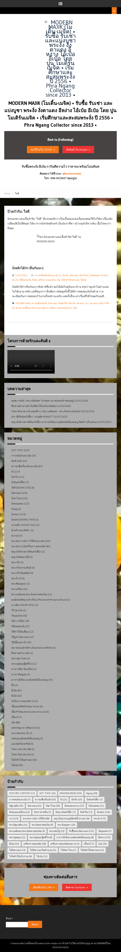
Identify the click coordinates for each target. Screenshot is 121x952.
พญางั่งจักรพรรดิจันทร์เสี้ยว (26, 551)
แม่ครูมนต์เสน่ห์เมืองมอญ (25, 738)
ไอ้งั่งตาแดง (17, 850)
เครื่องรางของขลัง (47, 279)
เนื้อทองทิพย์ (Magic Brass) (25, 706)
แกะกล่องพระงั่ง (20, 733)
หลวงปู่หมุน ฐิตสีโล (41, 837)
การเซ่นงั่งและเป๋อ (21, 455)
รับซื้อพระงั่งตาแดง (32, 308)
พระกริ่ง (15, 562)
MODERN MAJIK (23, 303)
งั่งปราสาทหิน (42, 812)
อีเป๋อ (34, 279)
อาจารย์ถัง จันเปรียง (22, 669)
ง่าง (87, 303)
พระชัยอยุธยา (18, 583)
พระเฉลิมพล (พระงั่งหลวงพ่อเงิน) (29, 594)
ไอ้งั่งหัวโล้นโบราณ (20, 856)
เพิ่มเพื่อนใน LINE (42, 887)
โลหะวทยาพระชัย (21, 749)
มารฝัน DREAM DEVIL (23, 605)
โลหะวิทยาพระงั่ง (21, 754)
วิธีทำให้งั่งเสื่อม (20, 631)
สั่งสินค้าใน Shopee (76, 149)
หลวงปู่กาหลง (18, 658)
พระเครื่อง (17, 589)
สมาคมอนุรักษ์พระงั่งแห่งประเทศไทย (31, 647)
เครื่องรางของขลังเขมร (60, 308)
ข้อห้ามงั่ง (16, 460)
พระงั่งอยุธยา (66, 824)
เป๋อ (58, 279)
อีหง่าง (45, 308)
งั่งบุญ (14, 508)
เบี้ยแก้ (14, 717)
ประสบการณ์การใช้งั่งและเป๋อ (27, 540)
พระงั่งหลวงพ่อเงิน (42, 824)
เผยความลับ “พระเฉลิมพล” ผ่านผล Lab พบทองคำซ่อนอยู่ (42, 400)
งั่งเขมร (104, 275)
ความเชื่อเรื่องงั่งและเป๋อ (46, 275)
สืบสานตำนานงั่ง (20, 653)
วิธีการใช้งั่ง (17, 621)
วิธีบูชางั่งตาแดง (20, 637)
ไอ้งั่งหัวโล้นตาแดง (70, 279)
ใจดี (75, 308)
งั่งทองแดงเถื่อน (19, 812)
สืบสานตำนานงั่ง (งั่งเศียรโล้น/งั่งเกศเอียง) (34, 405)
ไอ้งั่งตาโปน (68, 850)
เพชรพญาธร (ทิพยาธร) (24, 727)
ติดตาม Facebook (75, 887)
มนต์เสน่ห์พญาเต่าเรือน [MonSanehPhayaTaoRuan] (39, 599)
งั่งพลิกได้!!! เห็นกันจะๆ (27, 268)
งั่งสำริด (72, 303)
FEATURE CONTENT (22, 793)
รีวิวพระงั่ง (17, 610)
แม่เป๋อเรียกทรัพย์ (20, 743)
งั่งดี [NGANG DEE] (21, 487)
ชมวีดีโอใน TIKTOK (41, 149)
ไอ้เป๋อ (83, 279)
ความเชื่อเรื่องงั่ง (39, 303)
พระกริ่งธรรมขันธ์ (21, 567)
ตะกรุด (15, 535)
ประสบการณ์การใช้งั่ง (36, 818)
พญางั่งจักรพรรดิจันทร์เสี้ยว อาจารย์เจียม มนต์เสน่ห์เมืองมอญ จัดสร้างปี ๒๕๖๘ (54, 421)
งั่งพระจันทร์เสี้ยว (65, 812)
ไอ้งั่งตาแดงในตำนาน (43, 850)
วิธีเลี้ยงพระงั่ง (18, 642)
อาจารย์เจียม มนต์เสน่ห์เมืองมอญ (29, 679)
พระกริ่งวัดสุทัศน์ (20, 572)
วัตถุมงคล (16, 615)
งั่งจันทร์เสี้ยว (18, 482)
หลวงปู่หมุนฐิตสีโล (21, 663)
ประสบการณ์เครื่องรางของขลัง (28, 546)
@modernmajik (72, 173)
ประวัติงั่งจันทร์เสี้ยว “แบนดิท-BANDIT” (32, 416)
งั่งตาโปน (84, 275)
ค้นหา (9, 918)
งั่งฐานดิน (16, 805)
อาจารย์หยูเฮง (19, 674)
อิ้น (13, 685)
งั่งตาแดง (73, 275)
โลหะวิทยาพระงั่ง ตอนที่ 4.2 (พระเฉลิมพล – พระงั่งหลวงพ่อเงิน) (45, 411)
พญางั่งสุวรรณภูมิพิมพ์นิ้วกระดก (71, 818)
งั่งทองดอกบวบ (74, 805)
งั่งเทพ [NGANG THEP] (23, 519)
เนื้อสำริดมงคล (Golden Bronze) (28, 711)
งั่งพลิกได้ (62, 303)
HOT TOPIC (17, 450)
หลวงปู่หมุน (17, 837)
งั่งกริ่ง (65, 275)
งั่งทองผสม (95, 275)
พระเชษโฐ (56, 831)
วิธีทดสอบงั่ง (25, 279)
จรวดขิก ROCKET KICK (23, 524)
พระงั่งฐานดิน (18, 824)
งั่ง (60, 275)
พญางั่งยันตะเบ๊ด (20, 556)
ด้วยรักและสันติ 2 (20, 530)
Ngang (91, 793)
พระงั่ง (15, 279)
